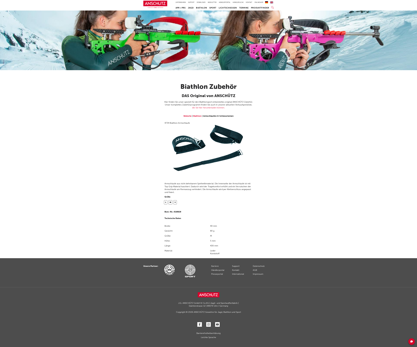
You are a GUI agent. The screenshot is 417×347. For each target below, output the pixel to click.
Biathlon (201, 8)
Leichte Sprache (208, 337)
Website (187, 116)
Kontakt (235, 270)
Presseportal (217, 274)
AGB (255, 270)
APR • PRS (181, 8)
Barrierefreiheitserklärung (208, 333)
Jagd (191, 8)
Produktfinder (260, 8)
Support (236, 266)
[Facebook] (199, 324)
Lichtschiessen (228, 8)
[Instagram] (208, 324)
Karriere (215, 266)
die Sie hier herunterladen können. (208, 107)
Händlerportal (217, 270)
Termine (244, 8)
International (238, 274)
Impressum (258, 274)
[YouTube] (217, 324)
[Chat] (411, 341)
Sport (212, 8)
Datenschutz (259, 266)
